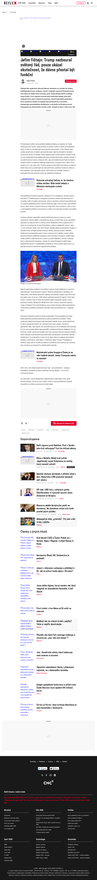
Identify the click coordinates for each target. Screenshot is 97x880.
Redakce (42, 761)
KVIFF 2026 (21, 3)
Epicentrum (7, 815)
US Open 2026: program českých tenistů (72, 800)
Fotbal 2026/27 (8, 847)
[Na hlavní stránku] (10, 3)
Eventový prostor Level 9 (51, 800)
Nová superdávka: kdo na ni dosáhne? (78, 815)
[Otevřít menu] (92, 3)
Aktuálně (7, 810)
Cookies (87, 873)
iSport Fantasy (40, 797)
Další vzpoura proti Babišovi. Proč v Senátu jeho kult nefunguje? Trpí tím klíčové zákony (56, 447)
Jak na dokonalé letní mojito (43, 829)
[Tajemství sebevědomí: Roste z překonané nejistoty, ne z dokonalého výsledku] (27, 672)
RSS (57, 761)
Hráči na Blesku (29, 797)
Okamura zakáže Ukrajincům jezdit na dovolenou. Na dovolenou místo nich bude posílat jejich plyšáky (55, 508)
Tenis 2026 (7, 852)
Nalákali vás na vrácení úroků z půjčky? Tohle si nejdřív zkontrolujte (54, 623)
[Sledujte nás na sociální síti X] (42, 775)
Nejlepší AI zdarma (41, 850)
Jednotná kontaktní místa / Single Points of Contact (47, 875)
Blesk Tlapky (20, 797)
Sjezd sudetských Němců (75, 818)
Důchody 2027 (72, 850)
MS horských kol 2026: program (33, 800)
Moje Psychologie (9, 797)
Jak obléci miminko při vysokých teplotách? (48, 827)
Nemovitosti (67, 797)
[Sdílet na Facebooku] (21, 423)
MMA (5, 844)
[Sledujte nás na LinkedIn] (54, 775)
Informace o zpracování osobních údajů (73, 873)
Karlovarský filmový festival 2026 (45, 815)
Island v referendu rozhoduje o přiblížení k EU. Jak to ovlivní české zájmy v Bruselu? (55, 569)
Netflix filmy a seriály (42, 858)
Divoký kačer (71, 828)
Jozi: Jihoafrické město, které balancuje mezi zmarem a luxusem (55, 654)
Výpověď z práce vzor (74, 826)
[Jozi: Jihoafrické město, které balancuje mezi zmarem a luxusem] (27, 656)
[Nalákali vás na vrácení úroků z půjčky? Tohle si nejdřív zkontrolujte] (28, 625)
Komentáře (31, 3)
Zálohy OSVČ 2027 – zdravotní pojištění (79, 858)
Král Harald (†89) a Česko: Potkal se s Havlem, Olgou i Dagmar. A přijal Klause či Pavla (55, 540)
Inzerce (50, 761)
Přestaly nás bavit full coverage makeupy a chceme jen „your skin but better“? (56, 636)
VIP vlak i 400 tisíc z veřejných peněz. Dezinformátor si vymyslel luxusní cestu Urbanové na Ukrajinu (54, 492)
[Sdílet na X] (26, 423)
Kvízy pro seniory (9, 823)
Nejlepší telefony (40, 847)
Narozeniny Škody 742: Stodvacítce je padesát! (53, 557)
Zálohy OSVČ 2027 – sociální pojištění (78, 855)
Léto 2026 (39, 810)
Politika (71, 810)
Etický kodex (66, 875)
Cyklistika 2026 (8, 860)
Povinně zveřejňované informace (79, 875)
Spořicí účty (71, 847)
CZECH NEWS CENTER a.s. (55, 868)
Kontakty (33, 761)
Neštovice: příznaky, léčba (11, 818)
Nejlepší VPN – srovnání (43, 855)
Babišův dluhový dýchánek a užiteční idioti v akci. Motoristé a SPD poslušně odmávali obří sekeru (56, 476)
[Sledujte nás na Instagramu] (50, 775)
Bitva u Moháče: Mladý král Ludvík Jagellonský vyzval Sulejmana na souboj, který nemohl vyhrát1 (55, 461)
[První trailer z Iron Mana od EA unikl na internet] (27, 611)
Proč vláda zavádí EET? (74, 820)
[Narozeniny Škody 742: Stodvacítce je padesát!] (27, 558)
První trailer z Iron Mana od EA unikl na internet (54, 610)
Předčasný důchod (73, 844)
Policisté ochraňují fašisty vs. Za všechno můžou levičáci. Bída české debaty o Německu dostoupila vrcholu (55, 183)
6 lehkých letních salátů (42, 832)
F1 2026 (6, 855)
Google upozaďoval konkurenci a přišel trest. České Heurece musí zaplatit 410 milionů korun (56, 687)
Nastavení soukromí (14, 875)
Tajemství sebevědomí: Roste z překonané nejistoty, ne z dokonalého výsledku (55, 669)
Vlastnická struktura (26, 875)
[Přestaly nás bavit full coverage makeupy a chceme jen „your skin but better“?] (27, 640)
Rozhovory (41, 3)
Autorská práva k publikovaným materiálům (19, 873)
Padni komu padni (73, 823)
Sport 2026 (8, 839)
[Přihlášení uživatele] (88, 3)
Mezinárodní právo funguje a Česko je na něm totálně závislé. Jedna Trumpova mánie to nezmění (56, 355)
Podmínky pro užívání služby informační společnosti (46, 873)
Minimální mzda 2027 (74, 852)
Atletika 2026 (7, 858)
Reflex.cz (4, 12)
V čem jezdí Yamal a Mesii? (12, 820)
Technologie (40, 839)
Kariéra (64, 761)
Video (50, 3)
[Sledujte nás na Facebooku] (46, 775)
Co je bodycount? (9, 828)
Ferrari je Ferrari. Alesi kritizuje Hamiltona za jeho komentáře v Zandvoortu (57, 706)
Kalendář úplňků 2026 (10, 826)
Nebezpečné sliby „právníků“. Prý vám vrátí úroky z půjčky (56, 520)
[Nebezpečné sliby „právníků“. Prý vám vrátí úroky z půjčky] (28, 521)
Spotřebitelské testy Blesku (54, 797)
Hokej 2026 (7, 850)
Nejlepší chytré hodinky (42, 852)
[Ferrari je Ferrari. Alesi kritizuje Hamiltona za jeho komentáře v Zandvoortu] (27, 709)
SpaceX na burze (40, 844)
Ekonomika (72, 839)
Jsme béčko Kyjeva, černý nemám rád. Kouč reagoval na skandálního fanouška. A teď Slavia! (56, 588)
